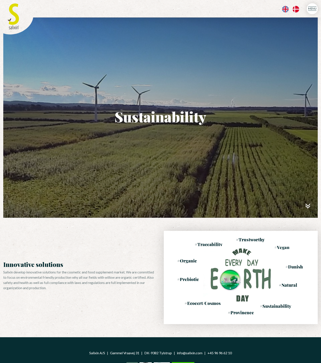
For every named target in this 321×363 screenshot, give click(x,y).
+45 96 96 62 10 (219, 353)
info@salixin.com (189, 353)
